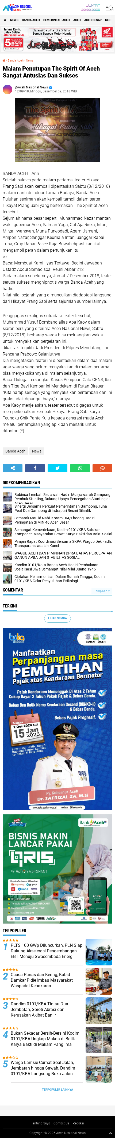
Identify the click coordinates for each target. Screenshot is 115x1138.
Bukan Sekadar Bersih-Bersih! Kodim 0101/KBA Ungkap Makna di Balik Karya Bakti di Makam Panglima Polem (45, 1041)
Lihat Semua (57, 618)
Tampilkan (101, 591)
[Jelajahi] (109, 7)
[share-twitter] (57, 468)
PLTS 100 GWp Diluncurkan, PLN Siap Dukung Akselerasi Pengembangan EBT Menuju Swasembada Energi (46, 951)
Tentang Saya (40, 1123)
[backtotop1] (110, 1133)
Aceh (77, 20)
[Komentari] (102, 468)
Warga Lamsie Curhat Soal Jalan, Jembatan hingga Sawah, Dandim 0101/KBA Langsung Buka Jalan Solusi (43, 1071)
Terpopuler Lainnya (57, 1089)
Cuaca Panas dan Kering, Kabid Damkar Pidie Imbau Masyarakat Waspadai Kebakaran (42, 980)
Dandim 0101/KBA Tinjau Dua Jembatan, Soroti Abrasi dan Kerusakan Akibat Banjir (39, 1009)
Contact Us (61, 1123)
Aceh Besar (93, 20)
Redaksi (78, 1123)
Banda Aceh (31, 20)
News (14, 20)
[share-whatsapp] (80, 468)
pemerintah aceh (56, 20)
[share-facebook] (35, 468)
